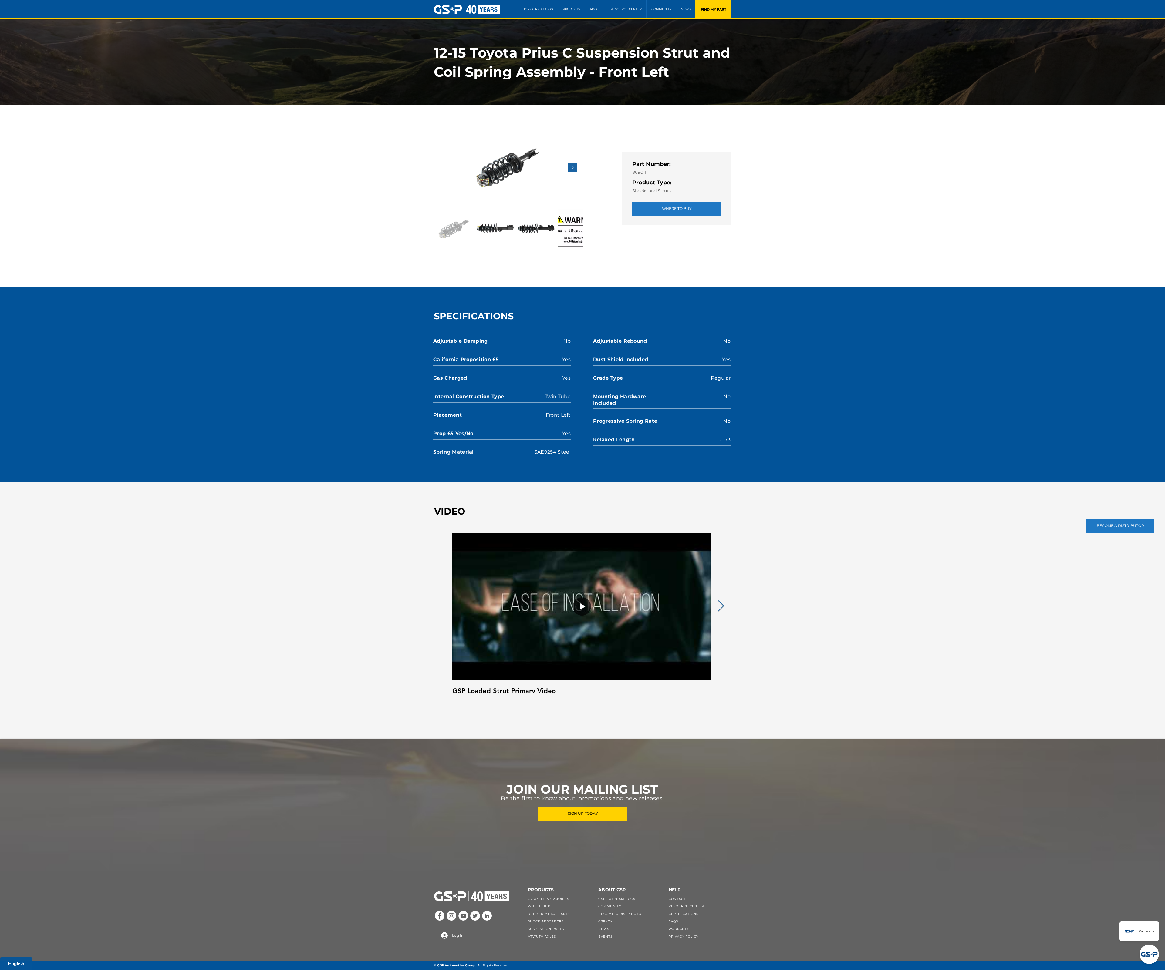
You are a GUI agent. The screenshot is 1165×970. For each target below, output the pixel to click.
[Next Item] (572, 167)
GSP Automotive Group (456, 965)
